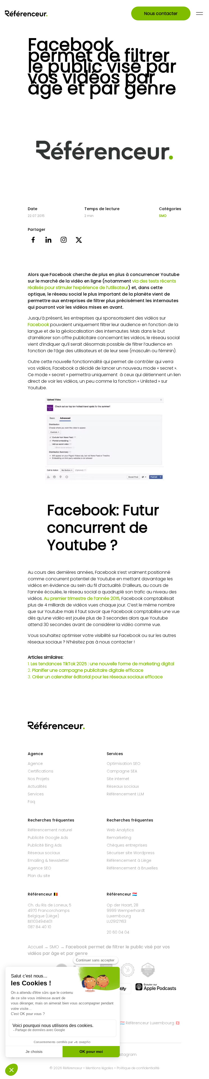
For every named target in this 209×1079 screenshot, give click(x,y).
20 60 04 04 (118, 932)
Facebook (38, 324)
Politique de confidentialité (138, 1068)
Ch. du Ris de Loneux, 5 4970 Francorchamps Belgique (49, 910)
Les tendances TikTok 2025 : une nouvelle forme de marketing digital (102, 664)
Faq (31, 801)
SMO (162, 216)
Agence (35, 763)
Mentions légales (99, 1068)
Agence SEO (39, 868)
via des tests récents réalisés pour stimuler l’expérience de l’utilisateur (102, 284)
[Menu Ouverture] (199, 13)
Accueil (35, 947)
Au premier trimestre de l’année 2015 (81, 598)
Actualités (37, 786)
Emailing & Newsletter (48, 860)
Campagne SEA (122, 771)
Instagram (126, 1054)
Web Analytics (120, 830)
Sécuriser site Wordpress (131, 853)
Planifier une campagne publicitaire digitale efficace (87, 670)
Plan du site (39, 875)
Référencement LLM (125, 794)
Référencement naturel (50, 830)
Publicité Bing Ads (45, 845)
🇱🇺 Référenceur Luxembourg (147, 1023)
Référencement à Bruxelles (132, 868)
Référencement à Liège (129, 860)
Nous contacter (160, 13)
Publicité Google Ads (48, 837)
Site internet (118, 778)
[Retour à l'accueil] (33, 13)
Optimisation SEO (123, 763)
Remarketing (119, 837)
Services (36, 794)
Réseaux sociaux (123, 786)
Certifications (40, 771)
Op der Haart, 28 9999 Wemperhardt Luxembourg (126, 910)
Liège (52, 916)
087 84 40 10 (39, 927)
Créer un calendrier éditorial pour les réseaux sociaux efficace (97, 677)
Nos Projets (38, 778)
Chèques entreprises (127, 845)
